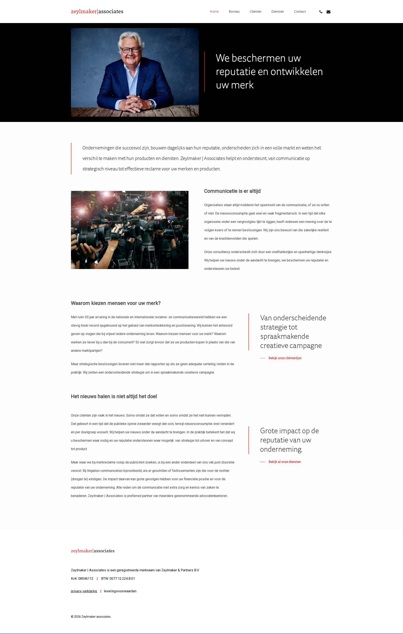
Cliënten (255, 11)
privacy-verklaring (84, 591)
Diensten (277, 11)
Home (214, 11)
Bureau (234, 11)
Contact (300, 11)
